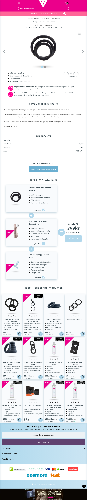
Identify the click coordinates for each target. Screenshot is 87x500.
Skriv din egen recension (43, 169)
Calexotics (48, 25)
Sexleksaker (35, 18)
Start (29, 18)
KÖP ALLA (73, 238)
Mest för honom (46, 18)
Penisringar (56, 18)
